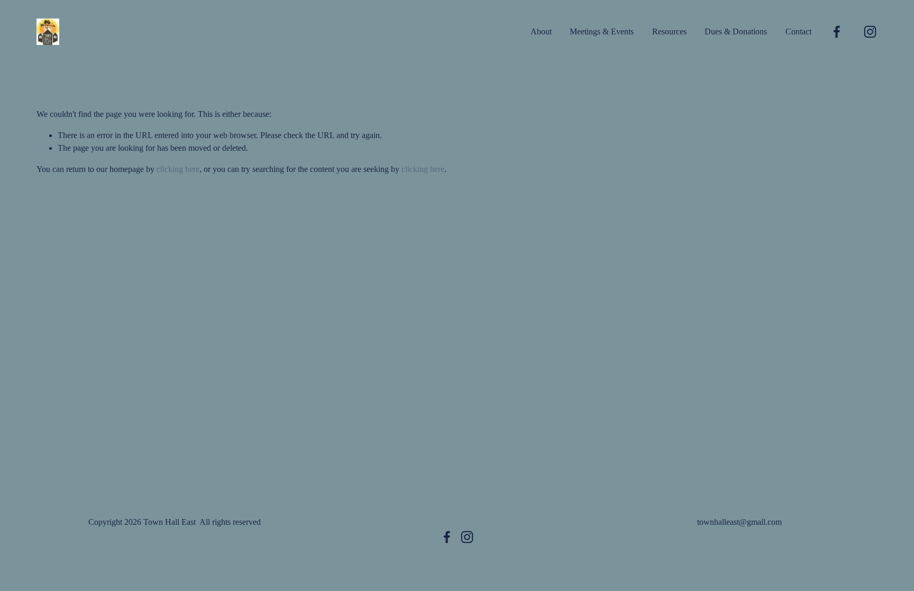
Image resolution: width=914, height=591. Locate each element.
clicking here (178, 169)
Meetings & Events (602, 31)
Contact (798, 31)
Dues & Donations (736, 31)
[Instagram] (870, 31)
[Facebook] (836, 31)
